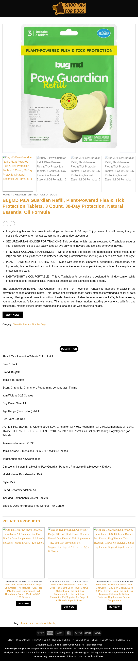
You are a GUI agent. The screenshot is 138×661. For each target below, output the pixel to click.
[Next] (129, 88)
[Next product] (5, 223)
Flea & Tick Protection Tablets (37, 623)
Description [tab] (69, 349)
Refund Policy (61, 640)
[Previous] (9, 88)
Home (6, 194)
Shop (11, 640)
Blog (95, 640)
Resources (107, 640)
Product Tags (81, 640)
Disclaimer (23, 640)
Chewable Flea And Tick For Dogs (35, 194)
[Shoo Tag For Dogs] (69, 9)
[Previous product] (12, 223)
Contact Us (123, 640)
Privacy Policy (41, 640)
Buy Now (13, 314)
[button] (5, 8)
